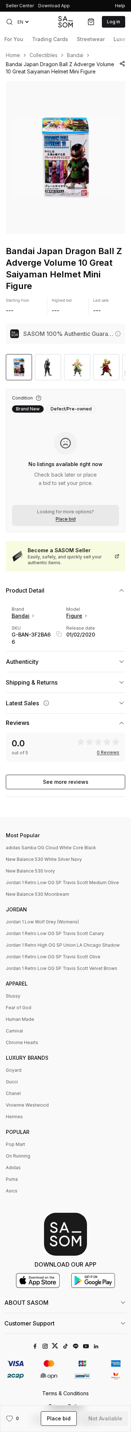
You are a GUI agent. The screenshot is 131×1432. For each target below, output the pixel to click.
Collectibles (43, 55)
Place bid (66, 519)
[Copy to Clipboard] (59, 634)
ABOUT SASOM (26, 1302)
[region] (65, 157)
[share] (122, 63)
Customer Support (29, 1323)
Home (13, 55)
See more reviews (65, 782)
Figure (74, 616)
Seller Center (20, 5)
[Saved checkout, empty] (91, 22)
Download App (54, 5)
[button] (9, 21)
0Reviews (108, 752)
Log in (113, 21)
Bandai (75, 55)
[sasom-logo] (65, 21)
